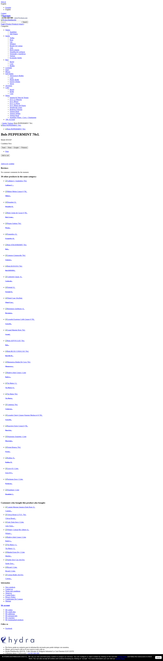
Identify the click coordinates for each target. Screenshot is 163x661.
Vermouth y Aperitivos (18, 54)
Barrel (12, 62)
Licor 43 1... (9, 473)
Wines (7, 96)
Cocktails (8, 68)
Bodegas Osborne (16, 109)
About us (8, 593)
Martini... (8, 556)
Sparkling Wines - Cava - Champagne (23, 117)
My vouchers (10, 618)
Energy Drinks (15, 82)
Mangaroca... (9, 366)
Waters (7, 30)
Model (3, 140)
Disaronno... (9, 441)
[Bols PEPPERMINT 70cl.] (11, 125)
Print (7, 151)
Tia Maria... (9, 398)
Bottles (12, 66)
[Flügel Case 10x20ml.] (14, 298)
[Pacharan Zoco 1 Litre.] (14, 479)
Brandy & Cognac (16, 46)
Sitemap (8, 601)
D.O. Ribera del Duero (18, 105)
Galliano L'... (9, 185)
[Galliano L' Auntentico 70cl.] (16, 181)
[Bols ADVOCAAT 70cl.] (15, 341)
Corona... (8, 578)
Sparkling (13, 32)
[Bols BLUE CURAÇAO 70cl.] (17, 351)
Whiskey (13, 44)
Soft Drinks (9, 74)
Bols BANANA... (10, 270)
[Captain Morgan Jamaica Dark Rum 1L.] (20, 507)
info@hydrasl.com (20, 18)
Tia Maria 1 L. (10, 388)
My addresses (10, 614)
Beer (7, 60)
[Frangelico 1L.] (11, 234)
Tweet (4, 147)
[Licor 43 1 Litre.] (12, 468)
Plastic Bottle (14, 80)
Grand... (7, 334)
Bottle (12, 92)
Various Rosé (14, 115)
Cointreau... (9, 409)
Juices (12, 84)
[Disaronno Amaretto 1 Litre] (15, 436)
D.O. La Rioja (15, 104)
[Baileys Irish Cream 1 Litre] (15, 373)
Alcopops (8, 86)
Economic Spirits (16, 58)
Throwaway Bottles (17, 76)
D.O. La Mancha (16, 100)
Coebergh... (8, 281)
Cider (7, 88)
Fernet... (7, 451)
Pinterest (24, 147)
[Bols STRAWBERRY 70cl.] (16, 245)
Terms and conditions (12, 591)
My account (5, 605)
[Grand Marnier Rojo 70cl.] (15, 330)
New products (10, 587)
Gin (11, 42)
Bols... (7, 249)
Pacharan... (8, 483)
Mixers (7, 72)
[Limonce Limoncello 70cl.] (15, 255)
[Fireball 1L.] (10, 287)
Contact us (9, 589)
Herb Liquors (14, 50)
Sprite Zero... (10, 563)
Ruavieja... (8, 430)
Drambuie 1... (9, 494)
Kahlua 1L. (8, 462)
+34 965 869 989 (33, 653)
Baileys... (8, 377)
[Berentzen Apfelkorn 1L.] (15, 309)
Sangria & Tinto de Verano (19, 98)
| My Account (10, 119)
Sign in (3, 2)
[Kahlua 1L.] (10, 458)
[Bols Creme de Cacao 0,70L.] (16, 213)
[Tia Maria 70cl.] (11, 394)
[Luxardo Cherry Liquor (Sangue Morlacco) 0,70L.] (24, 415)
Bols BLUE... (9, 356)
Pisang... (8, 228)
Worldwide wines (16, 107)
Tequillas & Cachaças (17, 52)
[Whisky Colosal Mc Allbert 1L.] (17, 530)
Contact (3, 13)
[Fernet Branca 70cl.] (13, 447)
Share (10, 147)
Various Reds (14, 111)
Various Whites (15, 113)
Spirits (7, 36)
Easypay (7, 15)
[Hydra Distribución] (8, 20)
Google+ (16, 147)
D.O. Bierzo (14, 102)
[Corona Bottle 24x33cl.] (14, 575)
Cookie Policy (10, 595)
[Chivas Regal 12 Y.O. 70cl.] (15, 515)
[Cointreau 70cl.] (11, 405)
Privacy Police (10, 597)
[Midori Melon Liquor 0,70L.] (16, 191)
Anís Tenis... (9, 526)
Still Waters (14, 34)
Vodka (12, 38)
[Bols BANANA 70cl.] (13, 266)
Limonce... (8, 260)
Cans (11, 64)
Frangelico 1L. (10, 238)
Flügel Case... (9, 302)
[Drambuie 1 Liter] (12, 490)
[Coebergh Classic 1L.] (13, 277)
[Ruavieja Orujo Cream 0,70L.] (16, 426)
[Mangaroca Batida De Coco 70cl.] (18, 362)
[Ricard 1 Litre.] (11, 567)
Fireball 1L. (9, 292)
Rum (11, 40)
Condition (4, 144)
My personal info (11, 616)
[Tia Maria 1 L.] (11, 383)
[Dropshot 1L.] (11, 202)
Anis (11, 48)
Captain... (8, 511)
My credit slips (10, 612)
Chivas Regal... (10, 518)
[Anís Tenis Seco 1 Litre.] (14, 522)
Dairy (7, 70)
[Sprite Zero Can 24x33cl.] (15, 560)
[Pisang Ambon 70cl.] (13, 223)
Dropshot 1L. (9, 206)
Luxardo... (8, 324)
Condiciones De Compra (14, 599)
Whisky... (8, 533)
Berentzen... (9, 313)
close (158, 657)
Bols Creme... (9, 217)
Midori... (8, 196)
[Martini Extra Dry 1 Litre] (15, 552)
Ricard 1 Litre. (10, 571)
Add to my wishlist (7, 164)
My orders (9, 610)
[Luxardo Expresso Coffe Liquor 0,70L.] (20, 319)
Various (12, 56)
